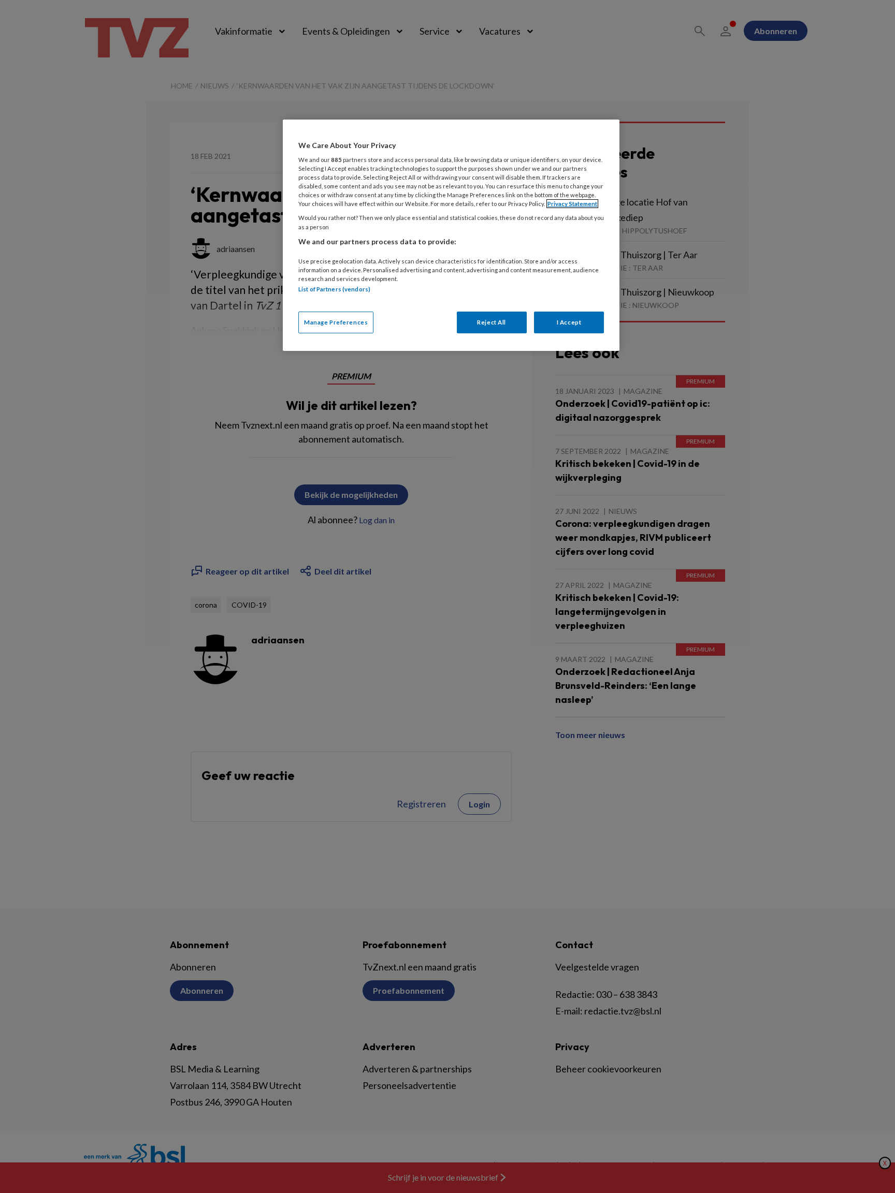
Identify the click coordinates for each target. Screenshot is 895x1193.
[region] (451, 235)
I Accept (569, 322)
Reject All (491, 322)
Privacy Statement (572, 203)
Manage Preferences (336, 322)
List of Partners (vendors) (334, 289)
